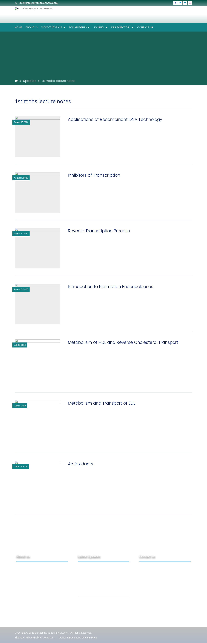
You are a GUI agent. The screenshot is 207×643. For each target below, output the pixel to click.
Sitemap (19, 637)
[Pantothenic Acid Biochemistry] (84, 589)
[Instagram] (190, 3)
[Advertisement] (103, 55)
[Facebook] (175, 3)
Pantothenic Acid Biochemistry (109, 585)
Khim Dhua (91, 637)
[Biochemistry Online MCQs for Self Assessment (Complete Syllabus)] (84, 571)
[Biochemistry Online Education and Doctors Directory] (38, 14)
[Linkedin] (185, 3)
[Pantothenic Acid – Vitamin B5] (84, 605)
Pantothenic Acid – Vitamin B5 (109, 600)
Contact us (49, 637)
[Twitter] (180, 3)
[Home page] (16, 81)
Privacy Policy (33, 637)
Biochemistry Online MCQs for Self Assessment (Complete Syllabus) (109, 570)
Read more (45, 618)
